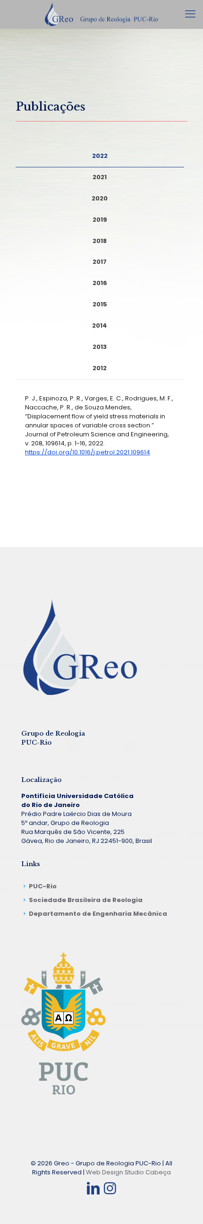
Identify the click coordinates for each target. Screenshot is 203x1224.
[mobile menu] (190, 14)
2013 (100, 346)
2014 (99, 325)
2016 (100, 282)
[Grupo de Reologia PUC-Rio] (101, 14)
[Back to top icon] (184, 1205)
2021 (100, 177)
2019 (100, 219)
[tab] (100, 156)
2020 (100, 198)
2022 (100, 155)
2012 (100, 368)
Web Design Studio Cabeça (128, 1172)
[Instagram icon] (110, 1188)
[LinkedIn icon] (93, 1188)
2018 (100, 240)
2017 (100, 261)
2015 (100, 304)
